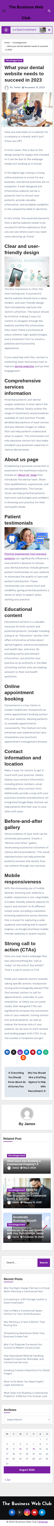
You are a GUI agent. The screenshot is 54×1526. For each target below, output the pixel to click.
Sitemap (43, 1521)
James (17, 87)
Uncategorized (14, 60)
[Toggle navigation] (4, 11)
